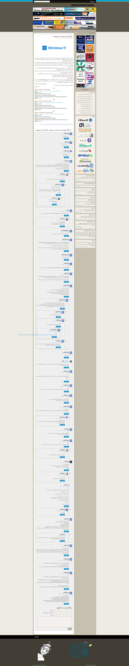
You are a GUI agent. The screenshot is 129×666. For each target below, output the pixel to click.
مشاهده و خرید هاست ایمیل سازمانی (81, 246)
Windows (65, 124)
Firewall (74, 645)
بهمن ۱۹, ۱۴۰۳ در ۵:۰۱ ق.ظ (64, 386)
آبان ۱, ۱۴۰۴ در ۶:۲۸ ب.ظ (57, 342)
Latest (80, 646)
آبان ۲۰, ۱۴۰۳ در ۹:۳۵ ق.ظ (56, 185)
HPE (77, 645)
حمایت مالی (79, 5)
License (72, 648)
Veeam (80, 651)
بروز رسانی (74, 652)
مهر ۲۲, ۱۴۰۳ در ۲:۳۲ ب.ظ (64, 240)
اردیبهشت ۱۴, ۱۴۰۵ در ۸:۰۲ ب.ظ (64, 560)
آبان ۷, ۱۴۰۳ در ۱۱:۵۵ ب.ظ (60, 301)
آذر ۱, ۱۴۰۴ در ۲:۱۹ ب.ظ (61, 451)
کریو (72, 656)
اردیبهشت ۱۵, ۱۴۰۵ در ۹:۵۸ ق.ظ (64, 593)
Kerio (84, 645)
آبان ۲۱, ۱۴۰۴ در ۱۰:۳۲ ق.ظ (64, 486)
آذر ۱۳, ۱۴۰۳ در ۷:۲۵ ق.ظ (65, 353)
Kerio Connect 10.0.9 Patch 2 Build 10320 (84, 96)
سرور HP (77, 218)
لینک (87, 655)
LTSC (60, 124)
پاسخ (66, 138)
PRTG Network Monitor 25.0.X (86, 104)
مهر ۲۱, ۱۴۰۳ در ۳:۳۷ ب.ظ (64, 211)
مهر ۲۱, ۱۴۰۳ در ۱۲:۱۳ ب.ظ (64, 162)
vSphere (79, 652)
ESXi (71, 645)
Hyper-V (81, 645)
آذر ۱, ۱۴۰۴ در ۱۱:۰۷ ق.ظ (65, 546)
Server (86, 649)
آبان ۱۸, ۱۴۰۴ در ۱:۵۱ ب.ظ (64, 462)
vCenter (77, 651)
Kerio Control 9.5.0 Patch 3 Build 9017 (85, 94)
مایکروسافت (47, 124)
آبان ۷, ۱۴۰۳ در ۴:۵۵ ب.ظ (65, 286)
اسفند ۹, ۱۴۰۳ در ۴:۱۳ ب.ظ (64, 396)
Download (54, 124)
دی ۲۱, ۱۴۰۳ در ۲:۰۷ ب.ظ (65, 362)
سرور (80, 654)
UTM (74, 651)
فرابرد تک (77, 237)
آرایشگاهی (66, 361)
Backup (73, 644)
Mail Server (86, 648)
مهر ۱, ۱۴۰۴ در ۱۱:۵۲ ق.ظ (65, 441)
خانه (91, 5)
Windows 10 (69, 124)
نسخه (85, 656)
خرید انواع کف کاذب (79, 226)
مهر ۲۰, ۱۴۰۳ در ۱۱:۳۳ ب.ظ (64, 152)
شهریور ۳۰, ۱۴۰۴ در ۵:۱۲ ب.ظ (64, 430)
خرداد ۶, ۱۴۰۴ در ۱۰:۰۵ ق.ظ (64, 407)
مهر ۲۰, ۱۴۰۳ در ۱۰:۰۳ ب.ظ (64, 143)
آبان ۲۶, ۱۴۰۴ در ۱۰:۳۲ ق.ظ (60, 510)
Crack (78, 644)
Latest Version (86, 646)
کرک (75, 656)
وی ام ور (82, 656)
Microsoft (62, 124)
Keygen (76, 646)
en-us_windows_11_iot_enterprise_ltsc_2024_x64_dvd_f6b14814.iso (49, 102)
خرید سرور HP (78, 180)
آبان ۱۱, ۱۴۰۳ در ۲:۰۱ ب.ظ (56, 313)
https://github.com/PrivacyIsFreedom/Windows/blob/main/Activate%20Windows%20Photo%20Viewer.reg (47, 334)
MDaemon (71, 649)
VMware (86, 651)
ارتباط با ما (86, 5)
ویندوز (44, 124)
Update (71, 651)
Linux (80, 648)
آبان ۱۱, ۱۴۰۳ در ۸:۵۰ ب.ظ (56, 321)
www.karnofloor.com (79, 227)
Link (76, 648)
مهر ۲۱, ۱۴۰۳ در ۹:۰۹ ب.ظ (60, 175)
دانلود (50, 124)
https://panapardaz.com (80, 205)
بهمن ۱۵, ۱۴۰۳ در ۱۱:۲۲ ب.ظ (64, 372)
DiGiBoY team (43, 665)
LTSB (58, 124)
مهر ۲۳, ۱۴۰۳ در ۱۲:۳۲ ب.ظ (64, 264)
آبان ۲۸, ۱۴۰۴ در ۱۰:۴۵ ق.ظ (60, 535)
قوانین (74, 5)
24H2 (52, 124)
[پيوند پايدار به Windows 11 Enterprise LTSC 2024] (62, 36)
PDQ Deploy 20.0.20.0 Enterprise (85, 112)
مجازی (79, 655)
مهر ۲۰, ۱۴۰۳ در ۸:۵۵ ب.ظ (64, 134)
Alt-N (70, 644)
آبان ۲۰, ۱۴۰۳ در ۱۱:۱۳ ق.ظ (52, 199)
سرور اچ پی (81, 177)
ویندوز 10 (41, 124)
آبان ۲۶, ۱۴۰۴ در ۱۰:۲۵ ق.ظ (64, 520)
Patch (81, 649)
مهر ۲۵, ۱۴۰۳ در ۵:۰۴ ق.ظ (65, 274)
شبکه (77, 654)
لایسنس (71, 654)
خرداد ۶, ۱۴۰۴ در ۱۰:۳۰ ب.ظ (60, 418)
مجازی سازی (74, 655)
